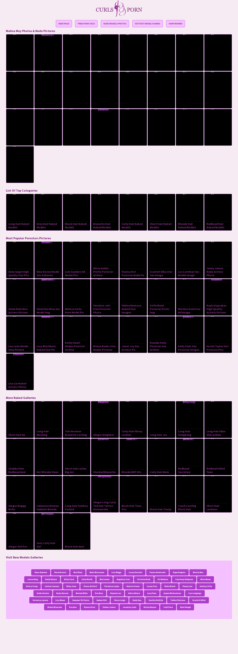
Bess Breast (60, 572)
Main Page (64, 24)
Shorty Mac (198, 572)
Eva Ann (73, 607)
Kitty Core (69, 579)
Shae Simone (40, 572)
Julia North (86, 579)
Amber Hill (102, 600)
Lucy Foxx (151, 593)
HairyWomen (175, 24)
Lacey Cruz (152, 586)
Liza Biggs (116, 572)
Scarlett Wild (199, 600)
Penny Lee (187, 586)
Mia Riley (78, 572)
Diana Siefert (90, 586)
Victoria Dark (143, 579)
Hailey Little (206, 586)
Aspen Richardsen (172, 593)
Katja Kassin (62, 593)
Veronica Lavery (40, 600)
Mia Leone (104, 579)
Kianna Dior (89, 607)
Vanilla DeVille (156, 600)
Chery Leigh (119, 600)
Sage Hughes (179, 572)
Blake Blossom (54, 607)
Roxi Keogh (185, 607)
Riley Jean (71, 586)
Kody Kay (137, 600)
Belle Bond (169, 586)
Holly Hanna (51, 579)
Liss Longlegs (194, 593)
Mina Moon (205, 579)
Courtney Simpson (184, 579)
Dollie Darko (43, 593)
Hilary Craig (31, 586)
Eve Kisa (99, 593)
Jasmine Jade (129, 607)
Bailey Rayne (150, 607)
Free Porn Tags (86, 24)
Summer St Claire (80, 600)
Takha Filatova (177, 600)
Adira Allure (134, 593)
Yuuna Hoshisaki (157, 572)
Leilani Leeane (52, 586)
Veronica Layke (111, 586)
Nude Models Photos (114, 24)
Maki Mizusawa (97, 572)
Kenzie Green (133, 586)
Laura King (33, 579)
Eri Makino (163, 579)
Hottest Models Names (147, 24)
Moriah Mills (82, 593)
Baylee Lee (115, 593)
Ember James (109, 607)
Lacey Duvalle (135, 572)
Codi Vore (168, 607)
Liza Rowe (60, 600)
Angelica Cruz (123, 579)
